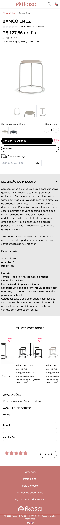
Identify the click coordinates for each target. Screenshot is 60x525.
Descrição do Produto (18, 181)
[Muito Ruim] (7, 453)
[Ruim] (11, 453)
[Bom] (16, 453)
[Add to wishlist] (56, 141)
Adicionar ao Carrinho (14, 141)
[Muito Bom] (20, 453)
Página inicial (9, 13)
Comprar (7, 148)
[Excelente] (25, 453)
